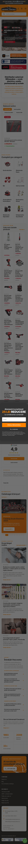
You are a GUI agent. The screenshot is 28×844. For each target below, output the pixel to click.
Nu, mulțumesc (14, 429)
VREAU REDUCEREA (14, 425)
